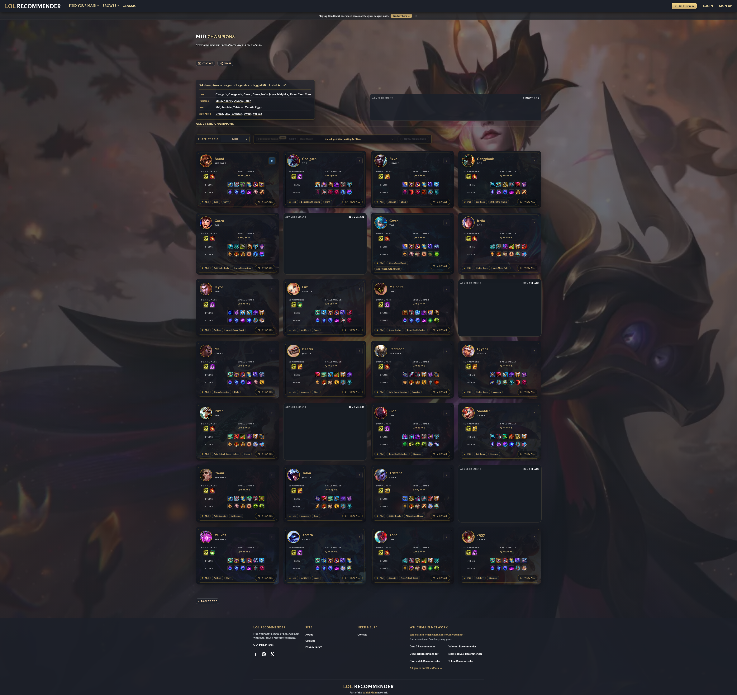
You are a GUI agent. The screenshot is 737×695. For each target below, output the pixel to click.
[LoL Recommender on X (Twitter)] (272, 654)
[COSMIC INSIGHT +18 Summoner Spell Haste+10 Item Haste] (436, 192)
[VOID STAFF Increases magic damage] (430, 185)
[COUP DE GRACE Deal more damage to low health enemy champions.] (261, 383)
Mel (218, 107)
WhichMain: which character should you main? (437, 634)
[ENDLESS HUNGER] (236, 437)
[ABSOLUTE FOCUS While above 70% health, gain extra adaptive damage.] (242, 321)
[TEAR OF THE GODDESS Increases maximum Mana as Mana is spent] (230, 313)
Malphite (282, 94)
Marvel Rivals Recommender (465, 653)
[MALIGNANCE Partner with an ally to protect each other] (349, 313)
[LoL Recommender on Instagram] (264, 654)
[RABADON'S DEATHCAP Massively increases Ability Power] (255, 185)
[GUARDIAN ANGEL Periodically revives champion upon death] (518, 247)
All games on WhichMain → (426, 668)
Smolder (226, 107)
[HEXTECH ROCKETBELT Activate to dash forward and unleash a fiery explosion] (317, 185)
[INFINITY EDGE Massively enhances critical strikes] (505, 185)
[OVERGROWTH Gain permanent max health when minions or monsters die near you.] (436, 321)
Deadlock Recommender (424, 653)
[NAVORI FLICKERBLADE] (417, 499)
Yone (308, 94)
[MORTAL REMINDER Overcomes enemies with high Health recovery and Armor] (242, 247)
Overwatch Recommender (425, 661)
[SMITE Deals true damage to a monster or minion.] (387, 177)
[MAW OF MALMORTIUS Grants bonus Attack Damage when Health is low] (249, 437)
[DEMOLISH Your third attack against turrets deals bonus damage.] (411, 445)
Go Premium (686, 6)
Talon (247, 100)
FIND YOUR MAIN (84, 5)
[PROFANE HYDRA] (492, 375)
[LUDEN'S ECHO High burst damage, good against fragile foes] (317, 313)
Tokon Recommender (460, 661)
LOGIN (708, 6)
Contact (362, 634)
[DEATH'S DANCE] (511, 247)
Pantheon (236, 114)
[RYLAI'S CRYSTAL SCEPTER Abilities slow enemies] (230, 185)
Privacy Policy (313, 647)
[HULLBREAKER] (499, 247)
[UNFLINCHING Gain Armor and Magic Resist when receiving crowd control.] (436, 254)
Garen (247, 94)
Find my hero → (401, 15)
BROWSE (110, 5)
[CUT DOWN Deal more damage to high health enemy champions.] (261, 192)
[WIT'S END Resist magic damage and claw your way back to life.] (505, 247)
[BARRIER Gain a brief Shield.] (474, 429)
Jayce (272, 94)
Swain (247, 114)
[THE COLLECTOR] (499, 185)
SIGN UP (725, 6)
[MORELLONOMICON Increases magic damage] (242, 185)
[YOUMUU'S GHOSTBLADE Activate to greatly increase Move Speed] (524, 185)
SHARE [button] (227, 63)
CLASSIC (129, 6)
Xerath (249, 107)
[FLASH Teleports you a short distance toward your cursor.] (205, 177)
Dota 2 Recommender (422, 646)
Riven (293, 94)
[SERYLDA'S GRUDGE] (249, 313)
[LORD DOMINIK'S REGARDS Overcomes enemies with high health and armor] (511, 185)
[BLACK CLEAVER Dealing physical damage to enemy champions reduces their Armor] (417, 375)
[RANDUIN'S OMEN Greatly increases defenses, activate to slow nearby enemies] (430, 313)
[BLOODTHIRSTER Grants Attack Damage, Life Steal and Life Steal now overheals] (430, 499)
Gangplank (235, 94)
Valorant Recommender (462, 646)
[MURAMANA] (242, 313)
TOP (202, 94)
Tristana (238, 107)
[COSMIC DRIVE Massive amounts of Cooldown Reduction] (436, 247)
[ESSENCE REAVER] (492, 185)
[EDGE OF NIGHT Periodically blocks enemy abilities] (255, 313)
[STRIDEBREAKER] (230, 247)
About (309, 634)
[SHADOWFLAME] (261, 185)
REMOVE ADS (531, 98)
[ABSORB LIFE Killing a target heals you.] (411, 568)
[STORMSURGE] (436, 185)
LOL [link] (33, 6)
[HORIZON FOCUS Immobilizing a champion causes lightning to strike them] (324, 561)
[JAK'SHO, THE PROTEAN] (336, 185)
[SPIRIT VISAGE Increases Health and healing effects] (249, 499)
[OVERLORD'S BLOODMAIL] (430, 437)
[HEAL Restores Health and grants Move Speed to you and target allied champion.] (299, 305)
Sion (300, 94)
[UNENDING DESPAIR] (411, 437)
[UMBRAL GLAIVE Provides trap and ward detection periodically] (405, 375)
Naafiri (227, 100)
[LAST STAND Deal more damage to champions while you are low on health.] (249, 254)
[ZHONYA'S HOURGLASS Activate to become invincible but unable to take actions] (249, 185)
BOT (202, 107)
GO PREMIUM (263, 644)
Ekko (219, 100)
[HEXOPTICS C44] (405, 499)
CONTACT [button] (207, 63)
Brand (219, 114)
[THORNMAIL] (343, 185)
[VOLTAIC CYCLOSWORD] (518, 185)
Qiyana (238, 100)
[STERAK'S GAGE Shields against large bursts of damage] (524, 247)
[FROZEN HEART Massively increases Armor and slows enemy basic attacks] (417, 313)
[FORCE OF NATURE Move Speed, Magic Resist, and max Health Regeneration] (349, 185)
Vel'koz (257, 114)
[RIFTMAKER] (324, 185)
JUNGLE (204, 101)
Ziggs (258, 107)
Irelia (264, 94)
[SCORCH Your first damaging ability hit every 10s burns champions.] (249, 192)
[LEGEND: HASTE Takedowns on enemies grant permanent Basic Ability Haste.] (518, 192)
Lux (227, 114)
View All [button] (267, 202)
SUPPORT (205, 114)
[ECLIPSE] (411, 375)
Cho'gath (221, 94)
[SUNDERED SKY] (436, 375)
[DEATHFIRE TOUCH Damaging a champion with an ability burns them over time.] (230, 192)
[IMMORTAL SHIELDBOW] (411, 561)
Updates (310, 640)
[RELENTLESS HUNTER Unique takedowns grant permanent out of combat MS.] (436, 383)
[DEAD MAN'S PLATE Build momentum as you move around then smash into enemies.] (330, 185)
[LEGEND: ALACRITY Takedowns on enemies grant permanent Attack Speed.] (417, 254)
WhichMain (370, 692)
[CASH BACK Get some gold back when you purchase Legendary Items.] (255, 445)
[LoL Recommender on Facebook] (256, 654)
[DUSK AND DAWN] (405, 185)
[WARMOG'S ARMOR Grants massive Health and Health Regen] (261, 499)
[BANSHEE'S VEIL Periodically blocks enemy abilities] (261, 375)
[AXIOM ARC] (324, 375)
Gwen (256, 94)
